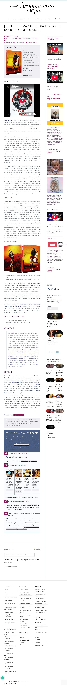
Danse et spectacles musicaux (24, 641)
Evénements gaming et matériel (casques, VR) (40, 602)
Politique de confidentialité (7, 615)
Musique (22, 637)
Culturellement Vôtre (15, 681)
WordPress (12, 683)
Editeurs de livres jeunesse (24, 620)
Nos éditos (37, 642)
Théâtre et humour (24, 645)
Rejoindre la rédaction (9, 619)
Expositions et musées (40, 625)
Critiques (34, 19)
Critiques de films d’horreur (8, 658)
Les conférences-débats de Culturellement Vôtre (10, 608)
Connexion (37, 549)
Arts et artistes (38, 622)
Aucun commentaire (12, 36)
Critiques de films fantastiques (8, 667)
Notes (49, 306)
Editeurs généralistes (25, 603)
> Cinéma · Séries (23, 19)
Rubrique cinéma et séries (9, 633)
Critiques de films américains (8, 649)
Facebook (34, 505)
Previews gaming (39, 598)
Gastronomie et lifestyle (41, 632)
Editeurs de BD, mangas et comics (25, 611)
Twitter (8, 507)
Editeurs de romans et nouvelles (25, 606)
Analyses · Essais (46, 19)
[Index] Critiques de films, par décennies (50, 388)
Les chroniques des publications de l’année (25, 593)
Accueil (6, 589)
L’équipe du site (8, 600)
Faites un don (29, 523)
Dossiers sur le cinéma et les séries (10, 672)
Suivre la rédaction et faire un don (9, 623)
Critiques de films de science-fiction (9, 663)
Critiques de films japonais (8, 654)
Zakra (5, 683)
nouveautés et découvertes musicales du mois (54, 88)
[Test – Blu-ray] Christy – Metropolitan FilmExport (52, 341)
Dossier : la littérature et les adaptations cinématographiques (25, 625)
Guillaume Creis (10, 42)
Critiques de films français (10, 646)
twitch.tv (54, 231)
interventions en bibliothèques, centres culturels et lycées (54, 199)
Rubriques (11, 19)
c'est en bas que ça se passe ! (29, 461)
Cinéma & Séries (16, 38)
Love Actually (16, 201)
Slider (22, 38)
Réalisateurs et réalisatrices (8, 637)
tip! (52, 244)
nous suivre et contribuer (21, 445)
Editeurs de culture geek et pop (25, 615)
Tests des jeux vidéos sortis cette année (40, 590)
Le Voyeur (24, 201)
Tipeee (37, 523)
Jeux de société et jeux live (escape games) (40, 606)
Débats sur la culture (40, 645)
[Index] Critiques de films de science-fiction (59, 419)
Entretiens (6, 595)
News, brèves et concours (10, 597)
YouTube (52, 232)
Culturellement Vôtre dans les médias (9, 604)
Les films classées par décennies (9, 642)
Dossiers (6, 592)
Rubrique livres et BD (25, 589)
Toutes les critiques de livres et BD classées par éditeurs (25, 598)
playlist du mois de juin (55, 58)
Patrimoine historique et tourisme (41, 628)
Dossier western (33, 42)
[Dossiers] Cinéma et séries (49, 372)
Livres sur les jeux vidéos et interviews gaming (40, 611)
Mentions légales (8, 612)
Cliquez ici (29, 70)
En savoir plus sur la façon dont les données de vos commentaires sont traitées (22, 561)
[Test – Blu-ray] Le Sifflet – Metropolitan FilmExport (53, 324)
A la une (8, 38)
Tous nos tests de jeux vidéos (40, 595)
